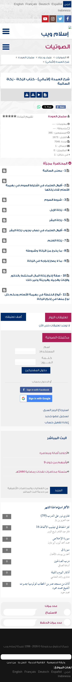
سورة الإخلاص (61, 538)
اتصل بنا (22, 662)
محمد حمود (65, 592)
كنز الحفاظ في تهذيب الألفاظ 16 (53, 527)
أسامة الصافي (64, 565)
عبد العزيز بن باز (62, 520)
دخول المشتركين (36, 370)
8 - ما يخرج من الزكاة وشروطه (46, 250)
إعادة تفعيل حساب (57, 422)
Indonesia (64, 10)
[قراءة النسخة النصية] (45, 95)
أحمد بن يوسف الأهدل (60, 554)
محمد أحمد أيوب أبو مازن (59, 543)
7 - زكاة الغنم (57, 240)
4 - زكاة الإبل (58, 210)
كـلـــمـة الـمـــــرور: (47, 360)
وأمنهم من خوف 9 (55, 462)
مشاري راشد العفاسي (60, 577)
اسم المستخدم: (46, 349)
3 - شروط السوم (55, 199)
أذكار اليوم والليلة (60, 572)
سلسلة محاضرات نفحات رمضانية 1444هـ (41, 471)
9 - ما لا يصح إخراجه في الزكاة (46, 260)
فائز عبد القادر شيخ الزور (58, 532)
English (19, 4)
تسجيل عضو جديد (57, 416)
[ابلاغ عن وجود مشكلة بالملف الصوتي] (27, 95)
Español (57, 4)
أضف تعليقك (13, 316)
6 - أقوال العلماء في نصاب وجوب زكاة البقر (37, 230)
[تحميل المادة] (33, 95)
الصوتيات (58, 47)
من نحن (11, 662)
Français (31, 4)
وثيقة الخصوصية (56, 662)
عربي (67, 4)
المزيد (58, 490)
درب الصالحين (62, 561)
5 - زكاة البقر (57, 220)
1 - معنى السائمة (54, 170)
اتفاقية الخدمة (36, 662)
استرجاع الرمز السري (56, 410)
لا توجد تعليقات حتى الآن (54, 325)
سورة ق (65, 549)
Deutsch (44, 4)
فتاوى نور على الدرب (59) (55, 516)
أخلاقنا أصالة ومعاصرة (53, 453)
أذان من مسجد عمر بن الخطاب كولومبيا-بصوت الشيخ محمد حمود (45, 586)
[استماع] (39, 95)
